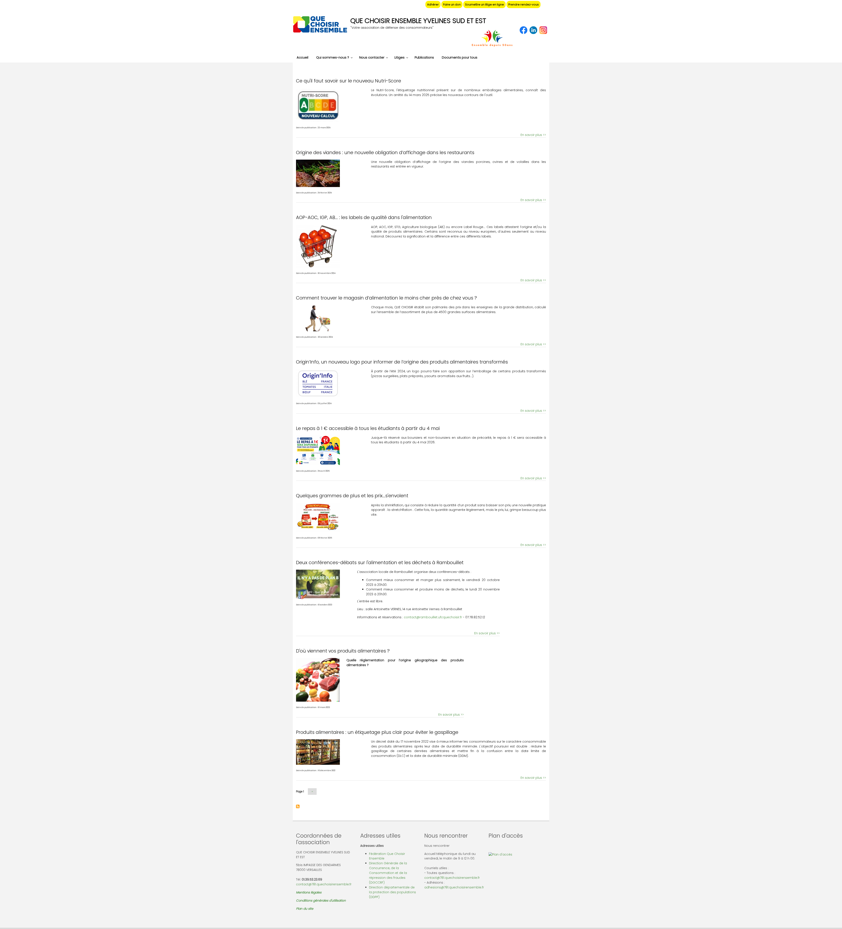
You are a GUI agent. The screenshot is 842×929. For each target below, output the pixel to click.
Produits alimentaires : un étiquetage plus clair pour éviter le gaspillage (377, 732)
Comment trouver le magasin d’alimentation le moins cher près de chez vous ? (386, 298)
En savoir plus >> (533, 135)
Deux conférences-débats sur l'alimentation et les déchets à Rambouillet (380, 562)
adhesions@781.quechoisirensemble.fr (454, 887)
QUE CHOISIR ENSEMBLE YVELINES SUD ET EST (418, 20)
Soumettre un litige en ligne (484, 4)
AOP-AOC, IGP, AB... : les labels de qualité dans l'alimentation (364, 217)
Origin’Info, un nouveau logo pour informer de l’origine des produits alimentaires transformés (402, 362)
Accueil (302, 57)
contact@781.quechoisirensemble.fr (323, 884)
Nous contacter (371, 57)
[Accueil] (320, 25)
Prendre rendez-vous (523, 4)
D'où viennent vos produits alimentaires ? (343, 651)
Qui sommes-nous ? (332, 57)
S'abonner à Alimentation (298, 806)
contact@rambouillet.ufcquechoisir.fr (433, 617)
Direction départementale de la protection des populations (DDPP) (392, 892)
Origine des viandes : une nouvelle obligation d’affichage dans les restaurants (385, 152)
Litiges (399, 57)
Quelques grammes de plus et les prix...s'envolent (352, 495)
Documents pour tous (459, 57)
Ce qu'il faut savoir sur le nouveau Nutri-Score (348, 81)
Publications (424, 57)
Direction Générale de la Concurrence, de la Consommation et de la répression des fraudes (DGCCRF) (388, 873)
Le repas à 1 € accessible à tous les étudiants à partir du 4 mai (368, 428)
